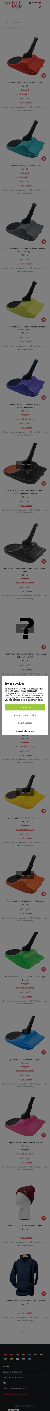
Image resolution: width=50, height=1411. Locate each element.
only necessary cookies (25, 715)
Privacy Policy (20, 731)
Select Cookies (25, 723)
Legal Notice (30, 731)
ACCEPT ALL (25, 707)
